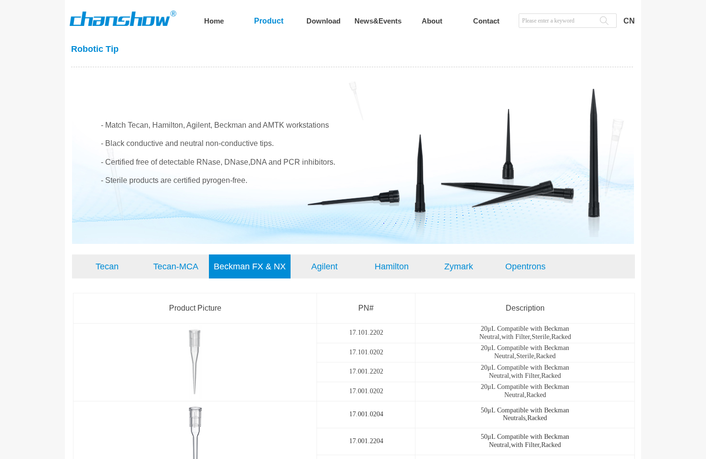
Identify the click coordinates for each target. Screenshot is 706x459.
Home (214, 21)
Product (268, 21)
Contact (486, 21)
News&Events (378, 21)
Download (323, 21)
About (432, 21)
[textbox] (557, 20)
